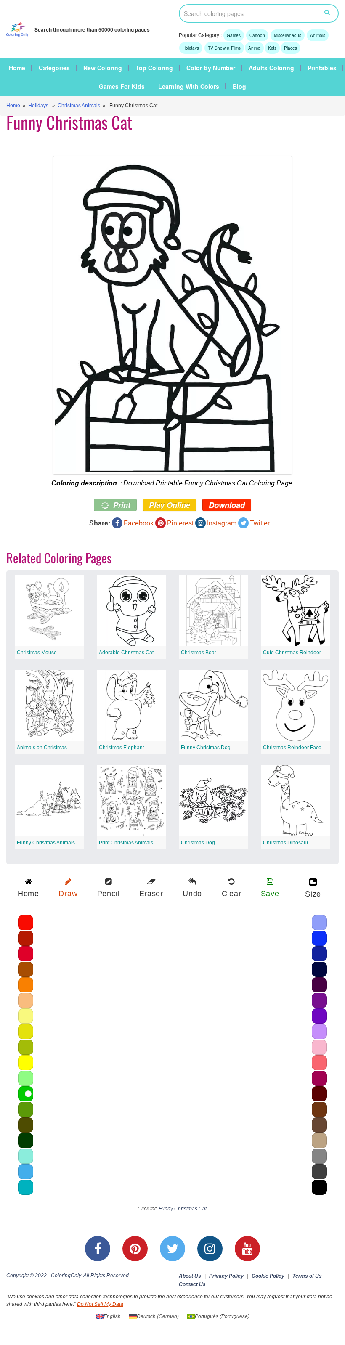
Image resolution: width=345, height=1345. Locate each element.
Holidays (191, 48)
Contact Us (192, 1284)
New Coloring (102, 68)
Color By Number (210, 68)
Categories (54, 68)
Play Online (169, 504)
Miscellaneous (287, 35)
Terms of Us (307, 1276)
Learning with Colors (188, 86)
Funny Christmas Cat (183, 1209)
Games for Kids (122, 86)
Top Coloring (154, 68)
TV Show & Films (224, 48)
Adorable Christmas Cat (126, 652)
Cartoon (257, 35)
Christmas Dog (198, 843)
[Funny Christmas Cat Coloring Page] (172, 315)
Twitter (260, 523)
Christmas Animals (79, 106)
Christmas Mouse (37, 652)
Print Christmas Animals (126, 843)
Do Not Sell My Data (100, 1304)
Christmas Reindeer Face (292, 748)
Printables (322, 68)
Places (290, 48)
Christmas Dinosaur (285, 843)
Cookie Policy (268, 1276)
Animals (317, 35)
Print (120, 504)
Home (17, 68)
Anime (254, 48)
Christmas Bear (198, 652)
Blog (239, 86)
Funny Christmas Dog (206, 748)
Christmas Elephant (121, 748)
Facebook (139, 523)
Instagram (221, 523)
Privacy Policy (226, 1276)
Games (234, 35)
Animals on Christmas (42, 748)
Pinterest (180, 523)
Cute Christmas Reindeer (292, 652)
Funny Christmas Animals (46, 843)
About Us (190, 1276)
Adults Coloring (271, 68)
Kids (272, 48)
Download (227, 504)
